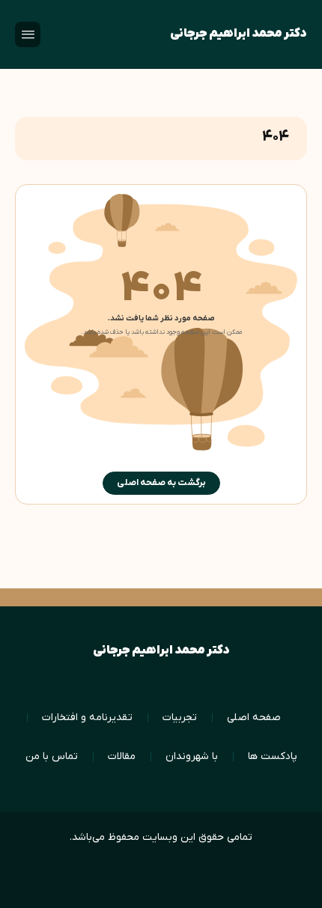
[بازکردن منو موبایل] (27, 34)
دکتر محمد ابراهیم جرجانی (238, 33)
